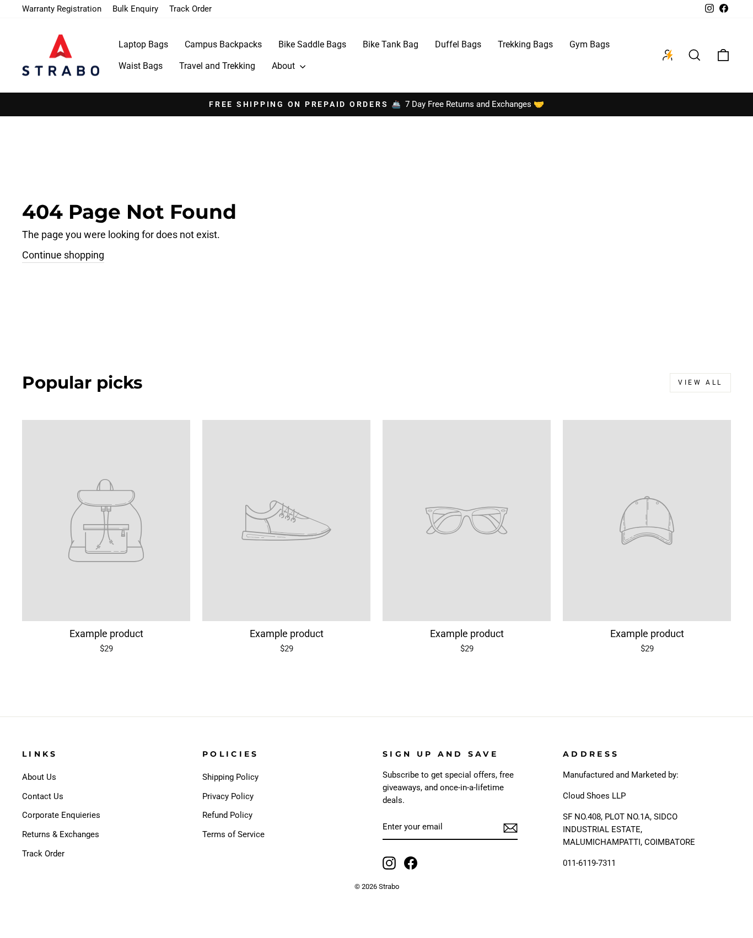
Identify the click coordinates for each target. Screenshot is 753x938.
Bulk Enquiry (135, 9)
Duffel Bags (458, 44)
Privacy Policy (228, 796)
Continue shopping (63, 255)
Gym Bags (589, 44)
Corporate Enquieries (61, 815)
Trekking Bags (525, 44)
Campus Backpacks (223, 44)
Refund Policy (227, 815)
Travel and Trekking (217, 66)
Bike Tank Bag (390, 44)
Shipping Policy (230, 777)
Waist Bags (141, 66)
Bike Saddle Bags (312, 44)
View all (700, 382)
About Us (39, 777)
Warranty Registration (61, 9)
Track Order (190, 9)
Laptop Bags (143, 44)
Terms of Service (233, 834)
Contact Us (42, 796)
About (284, 66)
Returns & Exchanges (60, 834)
